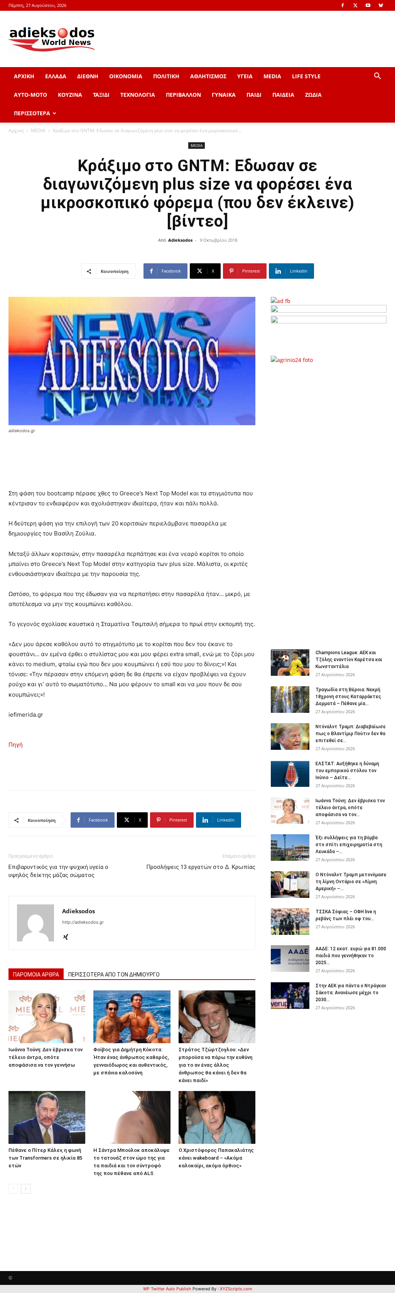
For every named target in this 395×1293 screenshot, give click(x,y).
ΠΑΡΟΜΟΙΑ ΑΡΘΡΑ (36, 974)
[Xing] (68, 937)
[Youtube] (368, 5)
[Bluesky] (381, 5)
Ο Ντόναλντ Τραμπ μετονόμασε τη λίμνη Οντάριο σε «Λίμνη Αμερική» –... (351, 881)
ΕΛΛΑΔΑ (55, 76)
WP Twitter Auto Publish (167, 1288)
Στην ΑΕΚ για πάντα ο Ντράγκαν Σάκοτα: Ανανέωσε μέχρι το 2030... (351, 992)
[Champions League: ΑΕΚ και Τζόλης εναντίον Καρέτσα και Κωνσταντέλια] (290, 662)
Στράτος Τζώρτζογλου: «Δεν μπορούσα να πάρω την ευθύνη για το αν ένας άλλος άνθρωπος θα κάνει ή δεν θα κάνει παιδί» (215, 1065)
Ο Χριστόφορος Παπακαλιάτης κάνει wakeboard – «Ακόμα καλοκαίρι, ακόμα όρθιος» (216, 1157)
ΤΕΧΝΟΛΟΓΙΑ (137, 94)
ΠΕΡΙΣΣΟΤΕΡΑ (32, 113)
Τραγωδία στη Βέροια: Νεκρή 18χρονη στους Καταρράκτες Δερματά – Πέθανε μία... (348, 696)
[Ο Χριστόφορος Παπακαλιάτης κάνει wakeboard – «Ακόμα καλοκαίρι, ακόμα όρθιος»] (217, 1117)
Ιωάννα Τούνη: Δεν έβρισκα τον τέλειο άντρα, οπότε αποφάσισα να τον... (350, 807)
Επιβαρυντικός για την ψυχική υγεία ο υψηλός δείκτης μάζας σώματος (58, 871)
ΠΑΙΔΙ (254, 94)
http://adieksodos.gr (83, 922)
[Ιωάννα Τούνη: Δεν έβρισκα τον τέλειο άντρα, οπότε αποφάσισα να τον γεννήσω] (46, 1016)
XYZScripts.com (236, 1288)
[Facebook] (342, 5)
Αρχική (16, 130)
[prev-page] (13, 1189)
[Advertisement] (332, 502)
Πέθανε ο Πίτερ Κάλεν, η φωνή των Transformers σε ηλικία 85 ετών (45, 1157)
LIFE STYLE (306, 76)
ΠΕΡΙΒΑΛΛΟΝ (183, 94)
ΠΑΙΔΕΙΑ (283, 94)
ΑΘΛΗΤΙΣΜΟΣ (208, 76)
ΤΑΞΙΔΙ (101, 94)
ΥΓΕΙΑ (245, 76)
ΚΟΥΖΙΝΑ (70, 94)
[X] (355, 5)
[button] (377, 77)
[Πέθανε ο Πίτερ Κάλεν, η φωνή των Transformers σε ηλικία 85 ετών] (46, 1117)
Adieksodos (180, 240)
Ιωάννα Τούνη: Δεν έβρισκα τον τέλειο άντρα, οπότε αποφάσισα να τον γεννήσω (45, 1057)
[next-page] (25, 1189)
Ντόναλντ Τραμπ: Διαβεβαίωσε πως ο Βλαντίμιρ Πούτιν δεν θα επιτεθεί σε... (351, 733)
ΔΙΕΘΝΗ (87, 76)
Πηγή (15, 744)
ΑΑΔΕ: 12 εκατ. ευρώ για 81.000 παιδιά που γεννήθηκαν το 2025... (351, 955)
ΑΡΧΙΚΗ (24, 76)
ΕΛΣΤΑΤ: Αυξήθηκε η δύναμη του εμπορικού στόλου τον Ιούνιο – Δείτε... (347, 770)
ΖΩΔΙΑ (313, 94)
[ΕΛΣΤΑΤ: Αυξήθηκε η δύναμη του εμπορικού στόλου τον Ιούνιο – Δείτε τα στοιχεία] (290, 773)
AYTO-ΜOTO (30, 94)
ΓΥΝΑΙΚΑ (224, 94)
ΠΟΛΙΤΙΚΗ (166, 76)
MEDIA (272, 76)
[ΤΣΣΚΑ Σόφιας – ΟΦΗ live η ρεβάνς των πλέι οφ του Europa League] (290, 921)
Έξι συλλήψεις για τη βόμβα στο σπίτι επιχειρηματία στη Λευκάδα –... (349, 844)
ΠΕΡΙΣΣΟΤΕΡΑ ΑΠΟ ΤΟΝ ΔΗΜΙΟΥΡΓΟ (114, 974)
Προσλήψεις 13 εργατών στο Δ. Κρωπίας (200, 867)
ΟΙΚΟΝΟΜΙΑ (125, 76)
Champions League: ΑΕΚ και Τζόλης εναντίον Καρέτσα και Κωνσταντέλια (349, 659)
